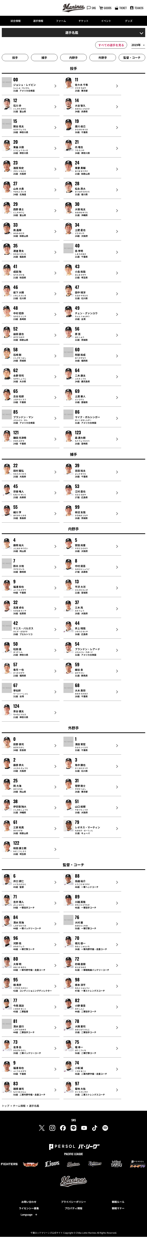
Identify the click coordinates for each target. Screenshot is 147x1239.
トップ (5, 1106)
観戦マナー (118, 1208)
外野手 (102, 57)
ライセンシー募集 (29, 1208)
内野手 (73, 57)
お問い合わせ (28, 1202)
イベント (106, 21)
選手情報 (38, 21)
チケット (84, 21)
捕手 (44, 57)
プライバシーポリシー (73, 1202)
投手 (15, 57)
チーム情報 (19, 1106)
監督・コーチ (132, 57)
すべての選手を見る (111, 45)
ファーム (61, 21)
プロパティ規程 (73, 1208)
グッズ (128, 21)
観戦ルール (118, 1202)
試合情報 (16, 21)
